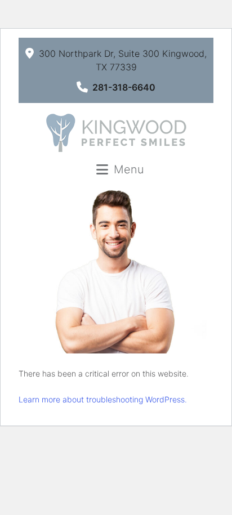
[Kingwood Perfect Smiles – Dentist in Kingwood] (116, 132)
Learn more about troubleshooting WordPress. (103, 399)
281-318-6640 (123, 87)
